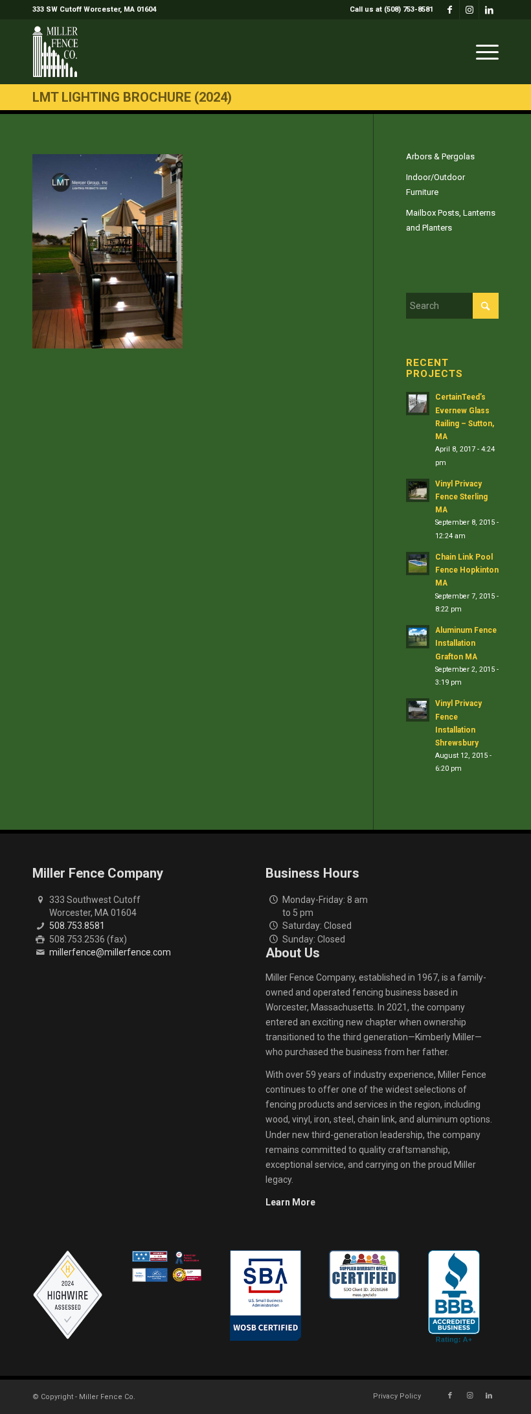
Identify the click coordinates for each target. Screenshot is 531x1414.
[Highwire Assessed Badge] (67, 1295)
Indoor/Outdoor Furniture (435, 184)
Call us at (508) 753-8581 (391, 9)
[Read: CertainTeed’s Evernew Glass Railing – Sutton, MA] (417, 403)
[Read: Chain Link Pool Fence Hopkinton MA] (417, 563)
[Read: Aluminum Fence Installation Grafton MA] (417, 636)
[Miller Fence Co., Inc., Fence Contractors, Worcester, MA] (454, 1296)
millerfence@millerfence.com (110, 952)
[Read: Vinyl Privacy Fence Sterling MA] (417, 490)
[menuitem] (388, 9)
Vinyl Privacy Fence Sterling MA (461, 496)
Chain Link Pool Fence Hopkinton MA (467, 570)
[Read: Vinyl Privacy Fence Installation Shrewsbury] (417, 710)
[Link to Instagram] (469, 9)
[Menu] (484, 51)
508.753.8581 (77, 925)
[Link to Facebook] (449, 9)
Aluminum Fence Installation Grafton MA (466, 643)
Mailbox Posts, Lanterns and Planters (450, 220)
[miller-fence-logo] (55, 51)
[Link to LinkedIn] (489, 9)
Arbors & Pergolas (440, 156)
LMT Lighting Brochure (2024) (132, 97)
